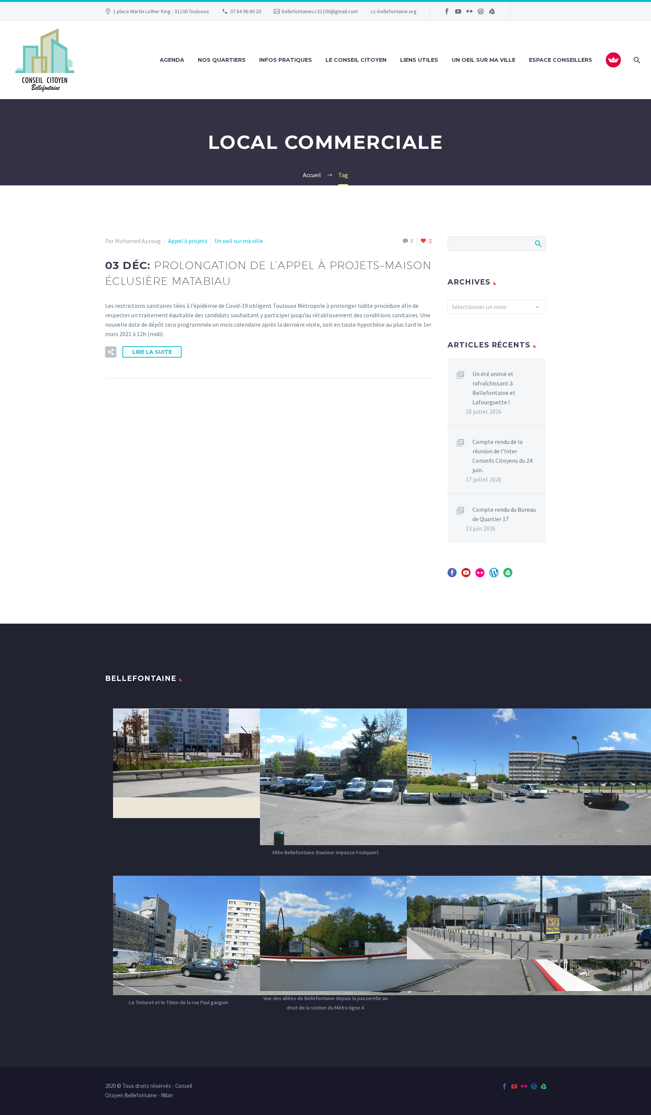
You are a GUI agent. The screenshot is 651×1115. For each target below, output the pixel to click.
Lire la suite (152, 352)
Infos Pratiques (285, 60)
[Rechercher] (636, 60)
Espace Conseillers (560, 60)
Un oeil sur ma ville (483, 60)
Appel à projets (187, 241)
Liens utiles (419, 60)
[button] (110, 352)
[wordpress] (493, 575)
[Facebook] (446, 11)
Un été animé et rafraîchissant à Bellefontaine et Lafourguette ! (493, 388)
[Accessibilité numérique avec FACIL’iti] (613, 59)
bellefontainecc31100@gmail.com (320, 11)
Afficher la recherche (538, 243)
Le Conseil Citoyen (356, 60)
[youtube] (466, 575)
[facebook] (452, 575)
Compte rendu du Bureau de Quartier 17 (504, 514)
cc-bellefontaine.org (394, 11)
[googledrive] (507, 575)
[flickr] (479, 575)
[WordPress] (480, 11)
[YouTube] (458, 11)
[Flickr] (469, 11)
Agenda (172, 60)
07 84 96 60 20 (245, 11)
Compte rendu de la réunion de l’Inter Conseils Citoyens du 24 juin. (502, 456)
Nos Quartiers (222, 60)
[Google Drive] (492, 11)
